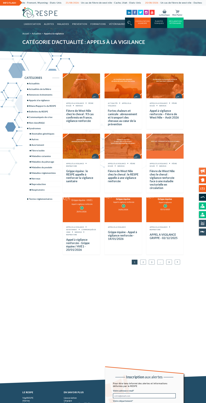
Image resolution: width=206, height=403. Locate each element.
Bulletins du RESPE (38, 111)
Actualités (36, 33)
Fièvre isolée (38, 150)
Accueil (25, 33)
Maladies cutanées (41, 156)
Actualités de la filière (40, 89)
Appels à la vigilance (39, 100)
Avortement (37, 144)
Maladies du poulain (41, 167)
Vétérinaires (117, 24)
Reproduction (38, 184)
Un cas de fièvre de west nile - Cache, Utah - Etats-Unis (89, 2)
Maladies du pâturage (42, 161)
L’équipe (68, 400)
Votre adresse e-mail (123, 390)
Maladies (63, 24)
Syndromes (35, 128)
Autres (35, 139)
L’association (32, 24)
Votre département (122, 401)
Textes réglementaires (40, 199)
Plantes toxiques (159, 22)
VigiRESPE (27, 397)
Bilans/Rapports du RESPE (42, 106)
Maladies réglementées (43, 173)
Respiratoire (38, 189)
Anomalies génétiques (42, 133)
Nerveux (35, 178)
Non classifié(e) (37, 122)
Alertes (49, 24)
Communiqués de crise (40, 117)
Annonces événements (40, 94)
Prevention (79, 24)
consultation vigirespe (143, 22)
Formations (98, 24)
